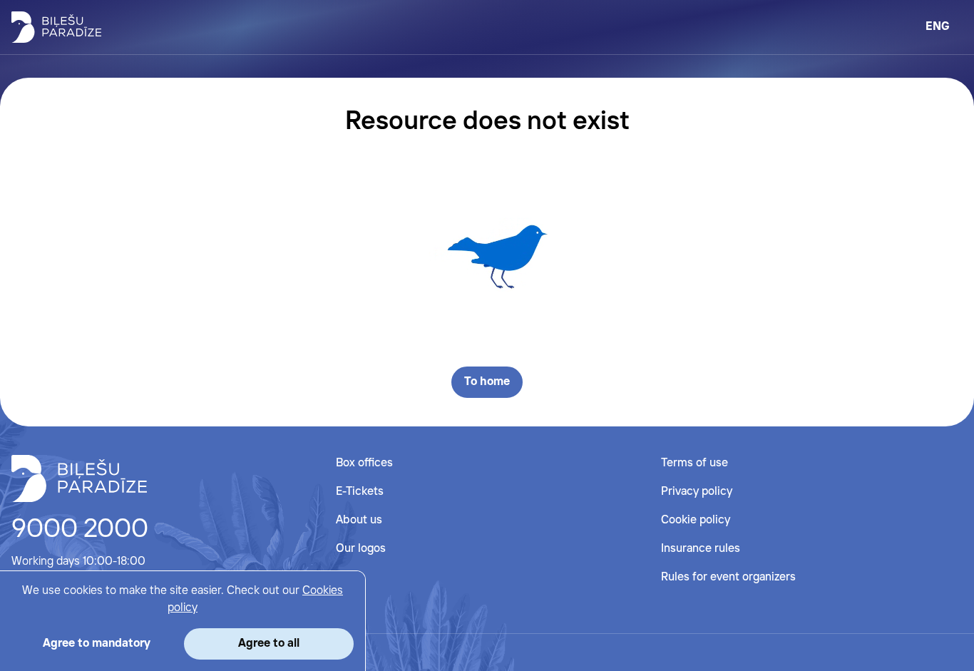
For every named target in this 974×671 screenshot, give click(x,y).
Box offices (364, 463)
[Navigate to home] (79, 478)
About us (359, 520)
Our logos (361, 548)
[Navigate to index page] (56, 27)
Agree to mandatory (96, 643)
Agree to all (268, 643)
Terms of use (694, 463)
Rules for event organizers (728, 577)
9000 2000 (79, 530)
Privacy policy (696, 491)
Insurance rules (700, 548)
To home (487, 382)
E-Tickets (360, 491)
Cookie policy (695, 520)
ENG (938, 26)
